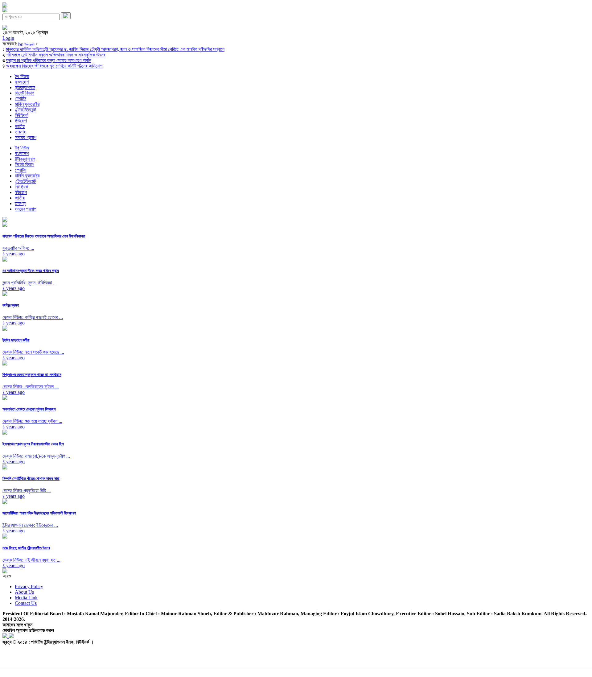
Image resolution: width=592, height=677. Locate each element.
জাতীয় (20, 126)
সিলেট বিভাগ (24, 93)
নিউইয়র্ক (21, 115)
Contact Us (26, 603)
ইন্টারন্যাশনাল (25, 87)
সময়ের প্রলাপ (25, 137)
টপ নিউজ (22, 76)
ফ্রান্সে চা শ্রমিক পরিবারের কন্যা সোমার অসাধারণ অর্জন (48, 60)
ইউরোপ (21, 120)
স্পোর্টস (20, 98)
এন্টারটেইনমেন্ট (25, 109)
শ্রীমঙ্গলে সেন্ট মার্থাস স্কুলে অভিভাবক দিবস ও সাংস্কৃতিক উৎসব (55, 54)
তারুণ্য (20, 131)
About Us (24, 592)
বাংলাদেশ (22, 82)
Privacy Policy (29, 586)
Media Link (26, 597)
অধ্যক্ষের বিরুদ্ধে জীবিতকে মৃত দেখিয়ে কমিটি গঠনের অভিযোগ (54, 65)
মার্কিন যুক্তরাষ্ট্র (27, 104)
